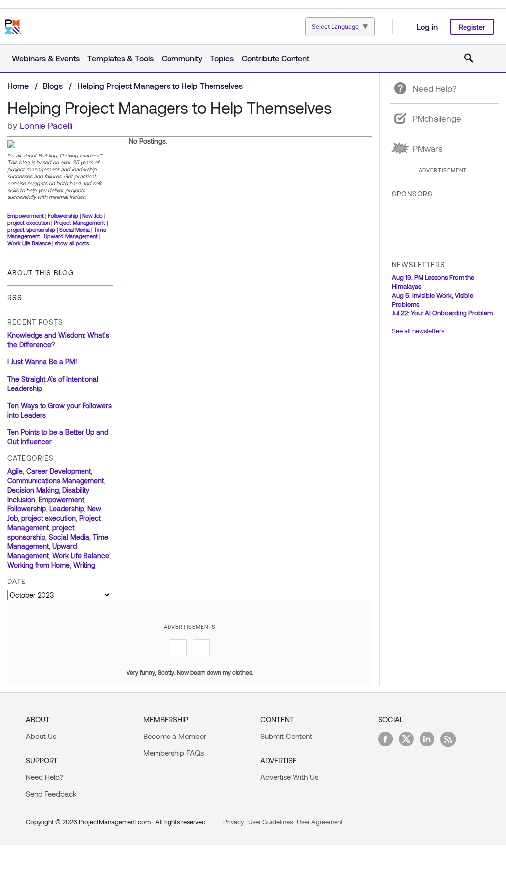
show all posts (72, 243)
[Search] (469, 58)
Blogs (53, 85)
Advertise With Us (289, 777)
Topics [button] (222, 58)
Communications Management (55, 480)
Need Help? (45, 777)
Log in (427, 26)
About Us (41, 736)
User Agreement (320, 822)
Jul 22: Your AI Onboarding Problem (442, 313)
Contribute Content (275, 58)
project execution (28, 222)
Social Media (74, 229)
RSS (14, 297)
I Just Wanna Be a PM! (42, 361)
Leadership (66, 508)
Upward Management (71, 236)
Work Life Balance (29, 243)
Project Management (79, 222)
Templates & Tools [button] (120, 58)
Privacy (233, 822)
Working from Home (38, 565)
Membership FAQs (173, 752)
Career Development (58, 471)
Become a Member (174, 736)
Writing (84, 565)
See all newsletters (418, 331)
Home (18, 85)
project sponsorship (31, 229)
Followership (63, 215)
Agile (15, 471)
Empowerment (25, 215)
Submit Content (286, 736)
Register (472, 27)
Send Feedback (51, 793)
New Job (92, 215)
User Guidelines (270, 822)
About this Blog (40, 273)
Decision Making (33, 490)
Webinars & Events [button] (46, 58)
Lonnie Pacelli (46, 125)
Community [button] (182, 58)
